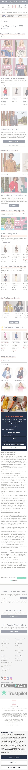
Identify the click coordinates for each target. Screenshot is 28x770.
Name (14, 438)
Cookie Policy (6, 752)
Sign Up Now (14, 448)
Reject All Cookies (14, 762)
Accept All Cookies (14, 757)
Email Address (14, 426)
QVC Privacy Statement (18, 444)
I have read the (14, 444)
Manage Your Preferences (14, 767)
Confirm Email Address (14, 432)
